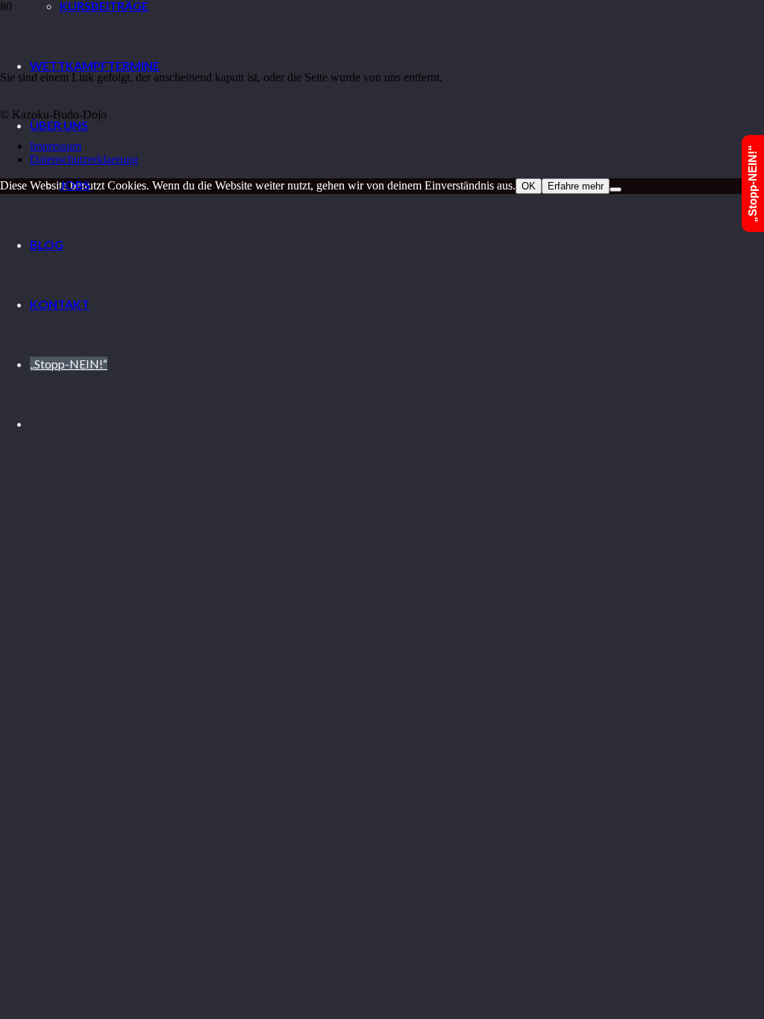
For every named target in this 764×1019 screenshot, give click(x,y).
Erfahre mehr (576, 186)
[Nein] (615, 189)
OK (529, 186)
